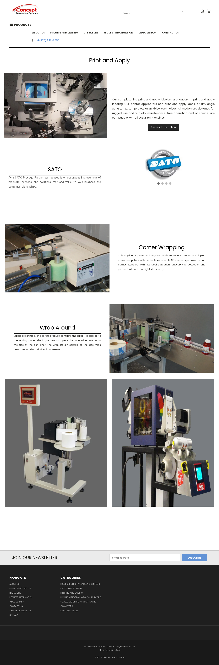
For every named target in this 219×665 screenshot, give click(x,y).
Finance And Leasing (64, 32)
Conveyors (66, 606)
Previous (210, 654)
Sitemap (13, 615)
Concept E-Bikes (69, 610)
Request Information (118, 32)
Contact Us (170, 32)
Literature (90, 32)
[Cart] (208, 11)
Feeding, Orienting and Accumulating (80, 597)
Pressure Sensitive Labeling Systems (80, 583)
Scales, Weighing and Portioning (78, 601)
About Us (38, 32)
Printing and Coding (71, 592)
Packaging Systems (71, 588)
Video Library (148, 32)
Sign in (13, 610)
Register (26, 610)
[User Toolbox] (202, 11)
